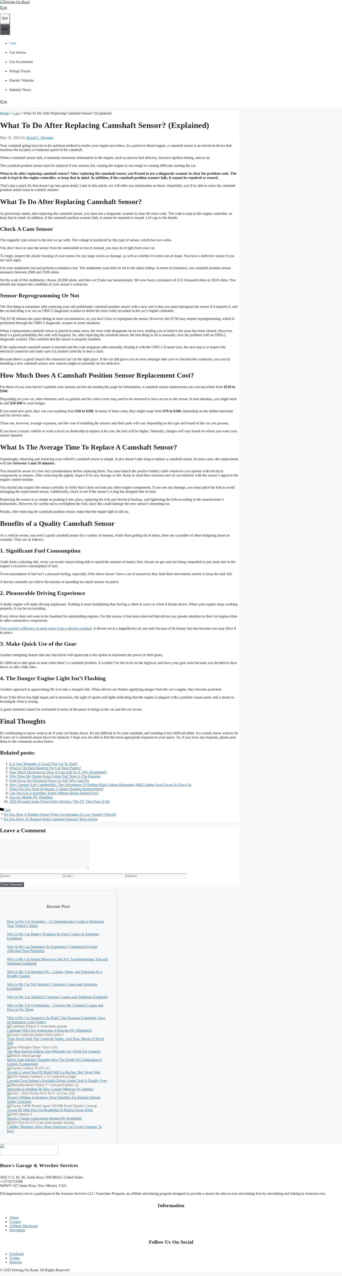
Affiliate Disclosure (23, 1226)
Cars (12, 43)
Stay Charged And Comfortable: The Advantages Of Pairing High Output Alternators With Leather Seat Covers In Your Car (100, 785)
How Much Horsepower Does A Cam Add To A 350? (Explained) (58, 772)
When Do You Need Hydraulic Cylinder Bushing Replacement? (56, 789)
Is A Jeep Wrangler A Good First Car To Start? (43, 764)
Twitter (14, 1258)
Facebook (16, 1254)
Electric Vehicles (21, 80)
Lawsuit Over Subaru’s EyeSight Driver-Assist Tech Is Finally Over (57, 1081)
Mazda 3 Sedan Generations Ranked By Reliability (44, 1118)
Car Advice (17, 52)
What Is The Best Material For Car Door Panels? (45, 768)
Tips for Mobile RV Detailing (31, 797)
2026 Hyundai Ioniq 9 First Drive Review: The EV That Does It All (59, 801)
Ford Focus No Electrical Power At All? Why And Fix (49, 780)
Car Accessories (21, 62)
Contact (15, 1222)
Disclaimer (17, 1230)
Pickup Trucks (19, 71)
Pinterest (15, 1262)
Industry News (20, 90)
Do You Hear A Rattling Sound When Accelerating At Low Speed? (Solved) (60, 814)
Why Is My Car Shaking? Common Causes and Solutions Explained (57, 997)
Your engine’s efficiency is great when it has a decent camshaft (46, 628)
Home (4, 113)
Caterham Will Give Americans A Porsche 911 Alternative (49, 1030)
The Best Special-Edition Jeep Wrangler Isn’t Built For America (54, 1051)
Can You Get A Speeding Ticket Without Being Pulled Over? (54, 793)
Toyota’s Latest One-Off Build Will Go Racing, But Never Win (53, 1072)
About (14, 1217)
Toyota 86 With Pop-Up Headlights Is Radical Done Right (50, 1110)
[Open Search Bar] (3, 9)
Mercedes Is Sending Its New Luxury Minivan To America (50, 1089)
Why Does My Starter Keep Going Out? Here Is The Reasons (55, 776)
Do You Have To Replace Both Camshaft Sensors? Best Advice (50, 819)
